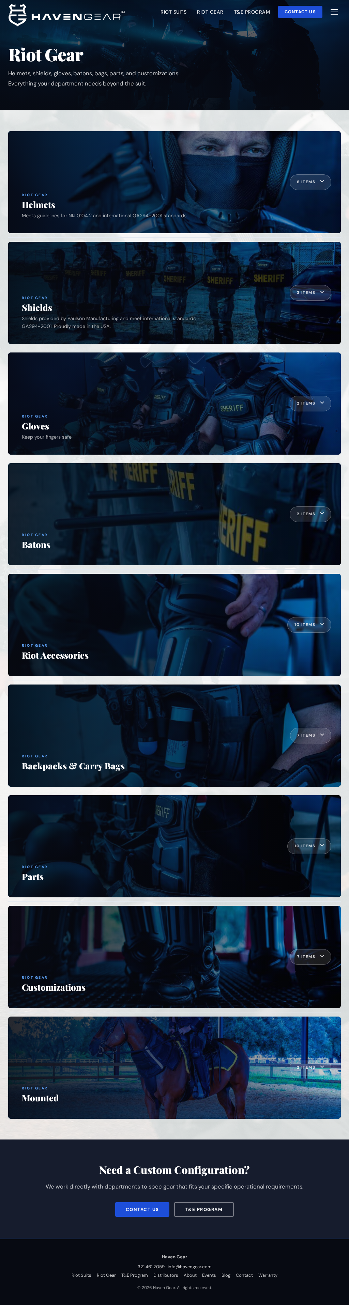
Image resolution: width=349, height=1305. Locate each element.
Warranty (267, 1275)
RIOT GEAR (210, 12)
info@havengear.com (190, 1267)
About (190, 1275)
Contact (244, 1275)
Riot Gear (106, 1275)
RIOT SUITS (173, 12)
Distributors (165, 1275)
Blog (226, 1275)
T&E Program (204, 1209)
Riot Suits (81, 1275)
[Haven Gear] (68, 14)
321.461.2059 (151, 1267)
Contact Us (300, 12)
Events (209, 1275)
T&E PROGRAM (252, 12)
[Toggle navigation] (334, 11)
